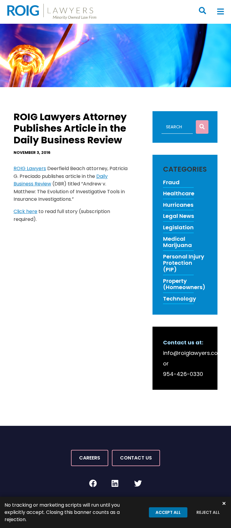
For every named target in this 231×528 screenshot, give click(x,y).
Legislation (178, 227)
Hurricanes (178, 205)
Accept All (168, 512)
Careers (89, 457)
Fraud (171, 182)
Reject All (208, 512)
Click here (25, 211)
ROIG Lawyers (30, 168)
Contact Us (136, 457)
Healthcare (178, 193)
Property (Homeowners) (184, 284)
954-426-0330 (183, 374)
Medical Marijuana (177, 242)
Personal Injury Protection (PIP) (183, 263)
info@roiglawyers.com (193, 353)
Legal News (178, 216)
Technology (179, 298)
